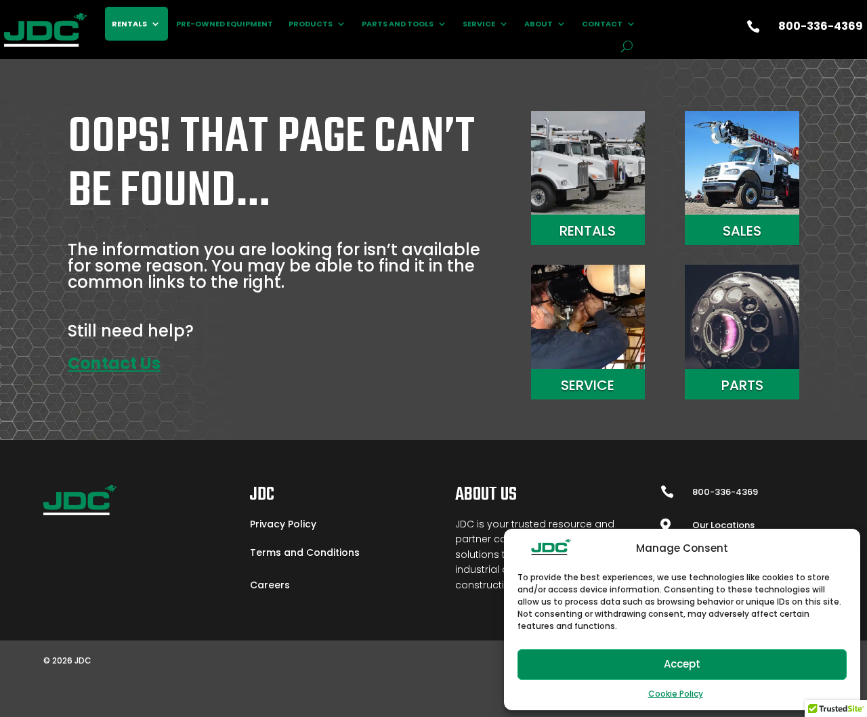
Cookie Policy (675, 693)
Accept (682, 664)
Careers (270, 585)
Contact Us (114, 363)
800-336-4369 (820, 26)
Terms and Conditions (305, 552)
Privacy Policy (283, 524)
